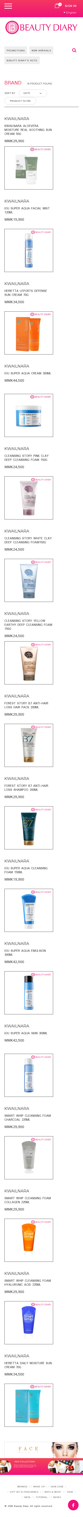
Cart (57, 6)
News (57, 1497)
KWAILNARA (16, 118)
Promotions (16, 51)
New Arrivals (41, 51)
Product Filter (20, 101)
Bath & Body (52, 1491)
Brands (22, 1486)
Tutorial (42, 1497)
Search (74, 50)
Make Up (39, 1486)
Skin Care (57, 1486)
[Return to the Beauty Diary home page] (41, 27)
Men (27, 1497)
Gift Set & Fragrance (24, 1491)
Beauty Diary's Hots (22, 61)
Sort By (9, 93)
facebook (78, 1503)
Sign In (71, 6)
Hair (70, 1491)
